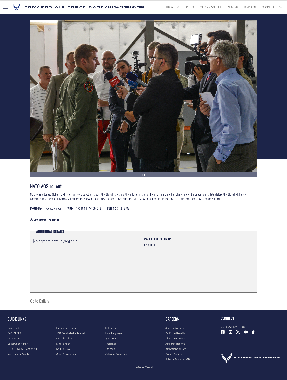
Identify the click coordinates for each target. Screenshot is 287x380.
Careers (172, 319)
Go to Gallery (39, 300)
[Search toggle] (281, 7)
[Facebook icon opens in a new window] (223, 332)
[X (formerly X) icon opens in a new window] (238, 332)
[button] (5, 7)
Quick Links (16, 319)
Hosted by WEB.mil (144, 367)
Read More (150, 245)
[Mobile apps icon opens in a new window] (253, 332)
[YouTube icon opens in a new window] (245, 332)
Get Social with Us (233, 326)
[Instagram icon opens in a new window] (230, 332)
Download (39, 220)
